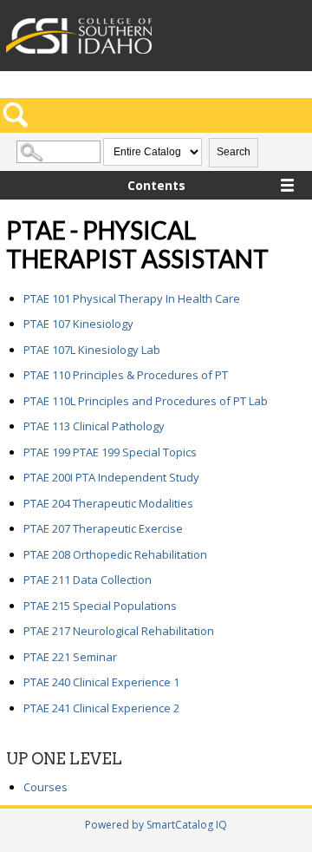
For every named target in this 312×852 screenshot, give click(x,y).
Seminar (70, 657)
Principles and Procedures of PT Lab (145, 401)
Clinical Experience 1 (101, 682)
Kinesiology (78, 323)
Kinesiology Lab (91, 349)
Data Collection (87, 579)
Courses (45, 787)
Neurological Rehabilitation (118, 631)
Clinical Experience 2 (101, 708)
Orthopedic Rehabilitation (115, 554)
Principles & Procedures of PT (125, 375)
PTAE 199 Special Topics (110, 452)
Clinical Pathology (94, 426)
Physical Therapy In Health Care (131, 298)
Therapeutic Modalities (108, 503)
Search (233, 152)
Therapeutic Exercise (103, 528)
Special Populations (100, 605)
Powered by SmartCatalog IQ (156, 824)
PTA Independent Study (111, 477)
